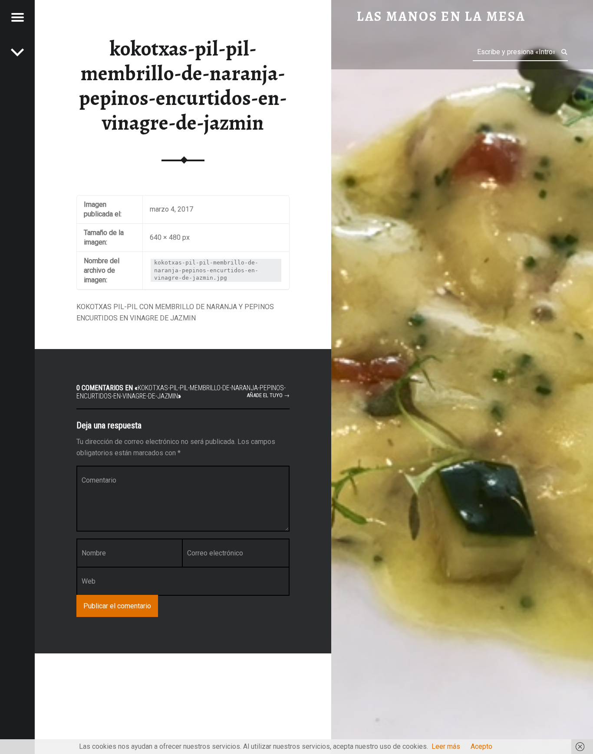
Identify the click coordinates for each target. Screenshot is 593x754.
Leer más (446, 746)
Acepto (481, 746)
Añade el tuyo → (268, 395)
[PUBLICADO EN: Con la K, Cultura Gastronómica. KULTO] (17, 52)
